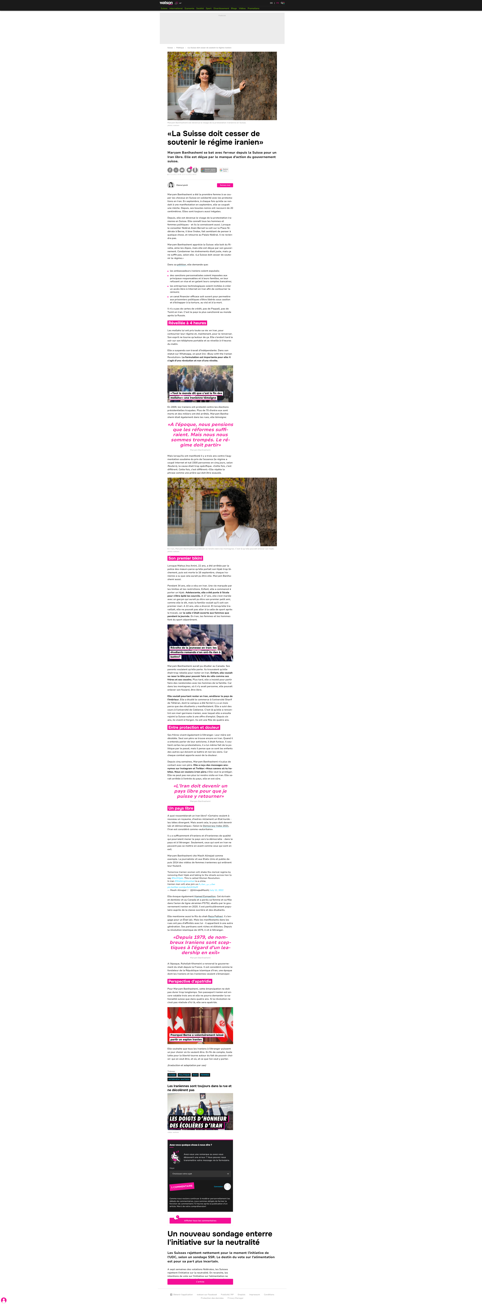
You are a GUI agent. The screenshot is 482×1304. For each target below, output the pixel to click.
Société (200, 8)
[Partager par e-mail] (182, 170)
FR (277, 3)
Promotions (253, 8)
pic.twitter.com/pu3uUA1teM (182, 887)
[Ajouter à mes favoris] (195, 170)
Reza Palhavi (215, 916)
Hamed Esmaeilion (205, 896)
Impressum (254, 1294)
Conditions (269, 1294)
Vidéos (242, 8)
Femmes (205, 1075)
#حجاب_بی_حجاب (207, 884)
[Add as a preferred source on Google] (209, 170)
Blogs (234, 8)
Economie (189, 8)
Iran (195, 1075)
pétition (181, 264)
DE (271, 3)
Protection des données (212, 1298)
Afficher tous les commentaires (200, 1220)
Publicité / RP (227, 1294)
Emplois (241, 1294)
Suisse (164, 8)
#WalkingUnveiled (185, 881)
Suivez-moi (225, 185)
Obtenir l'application (183, 1294)
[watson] (166, 3)
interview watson (179, 1079)
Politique (180, 48)
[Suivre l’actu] (224, 170)
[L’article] (222, 1257)
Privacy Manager (236, 1298)
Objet (172, 1168)
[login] (4, 1300)
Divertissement (221, 8)
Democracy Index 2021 (215, 825)
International (176, 8)
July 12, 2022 (216, 890)
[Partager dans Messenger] (175, 170)
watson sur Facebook (207, 1294)
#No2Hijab (177, 878)
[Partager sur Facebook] (169, 170)
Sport (209, 8)
